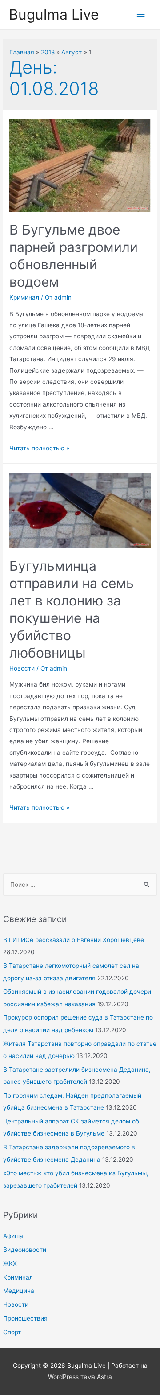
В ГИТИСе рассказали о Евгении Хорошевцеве (73, 939)
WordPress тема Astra (80, 1376)
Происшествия (25, 1318)
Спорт (12, 1332)
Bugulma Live (54, 14)
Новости (15, 1304)
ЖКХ (10, 1263)
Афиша (13, 1235)
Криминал (18, 1277)
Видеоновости (24, 1249)
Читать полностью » (39, 448)
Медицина (18, 1290)
